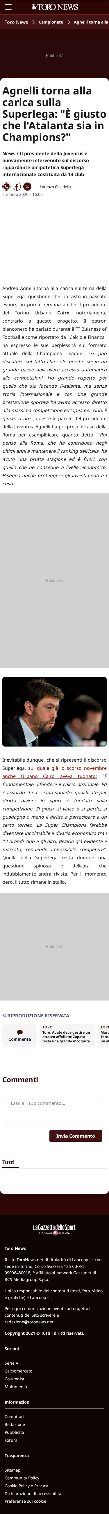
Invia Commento (75, 1136)
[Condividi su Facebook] (17, 186)
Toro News (16, 22)
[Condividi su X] (27, 186)
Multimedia (16, 1386)
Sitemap (13, 1470)
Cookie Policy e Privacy (26, 1485)
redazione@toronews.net (29, 1322)
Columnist (14, 1378)
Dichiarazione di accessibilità (33, 1493)
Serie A (11, 1363)
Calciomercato (18, 1371)
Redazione (15, 1424)
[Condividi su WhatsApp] (6, 186)
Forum (11, 1440)
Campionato (51, 22)
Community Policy (22, 1478)
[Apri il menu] (8, 6)
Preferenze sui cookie (25, 1501)
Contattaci (14, 1416)
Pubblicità (14, 1432)
